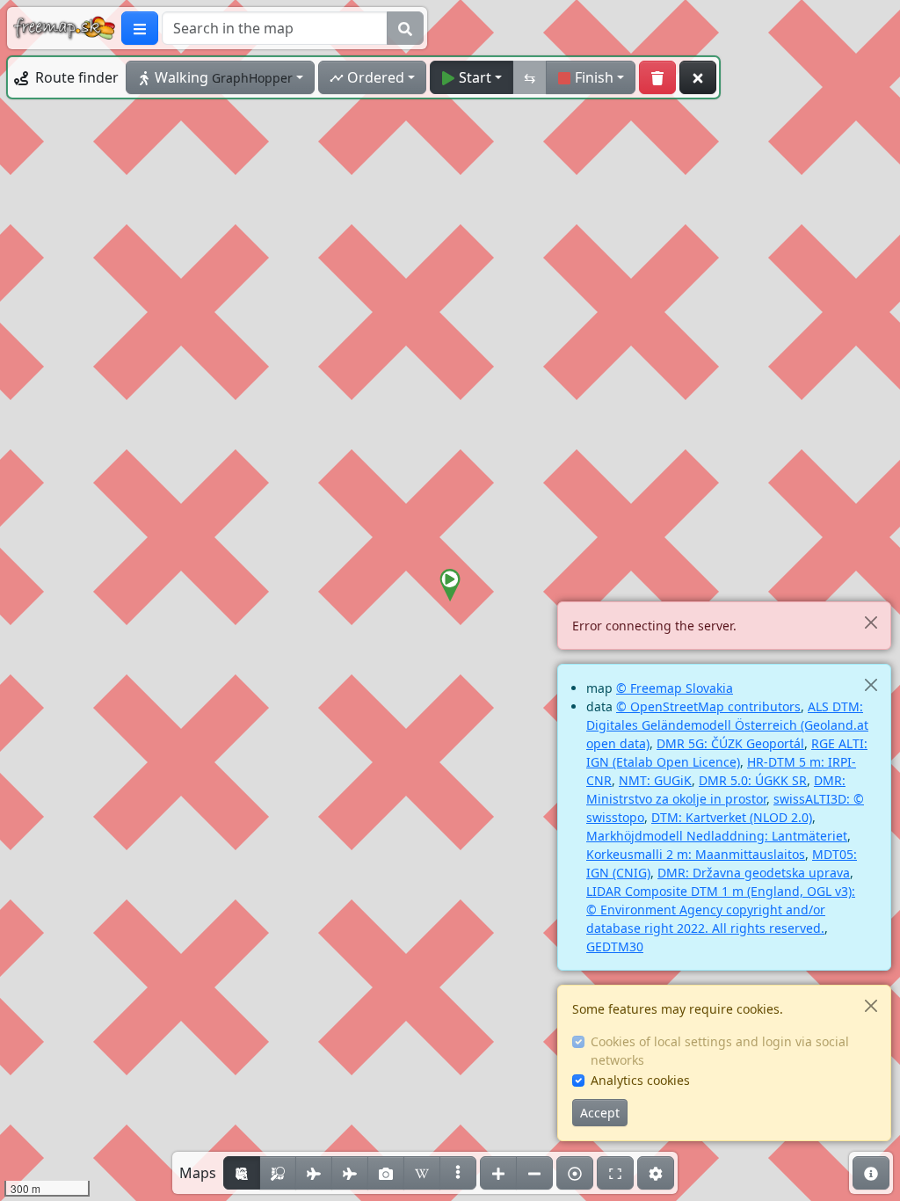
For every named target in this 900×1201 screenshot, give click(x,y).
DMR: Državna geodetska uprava (753, 872)
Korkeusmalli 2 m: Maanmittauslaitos (695, 854)
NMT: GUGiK (655, 780)
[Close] (870, 622)
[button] (450, 585)
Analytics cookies (640, 1080)
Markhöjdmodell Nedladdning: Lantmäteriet (716, 835)
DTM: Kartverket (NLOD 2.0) (731, 817)
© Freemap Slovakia (674, 688)
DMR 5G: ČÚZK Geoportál (730, 743)
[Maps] (457, 1173)
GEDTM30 (614, 946)
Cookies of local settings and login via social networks (720, 1050)
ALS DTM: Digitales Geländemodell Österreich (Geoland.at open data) (727, 725)
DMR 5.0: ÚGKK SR (753, 780)
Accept (600, 1112)
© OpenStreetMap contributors (708, 706)
